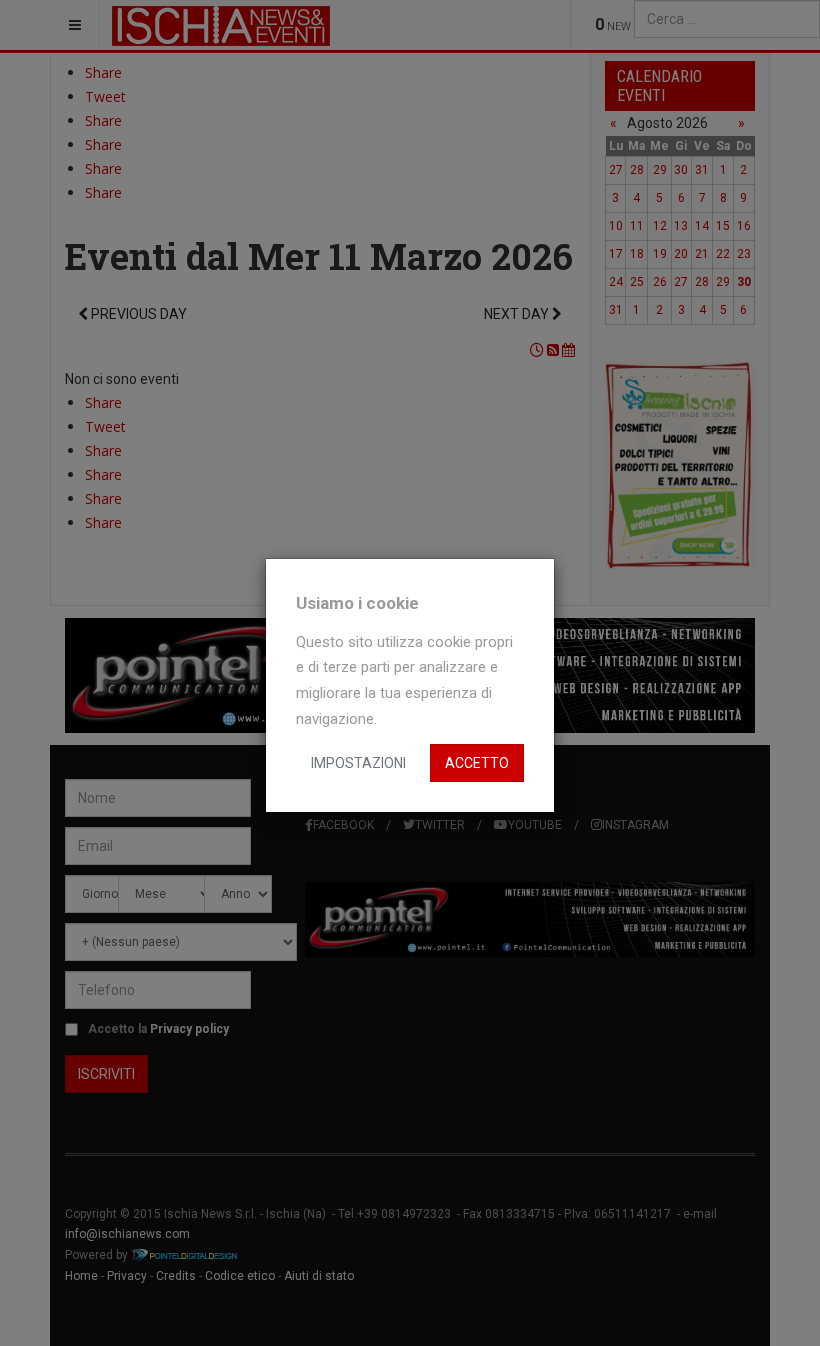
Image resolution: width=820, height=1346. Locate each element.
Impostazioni (358, 763)
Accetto (477, 763)
